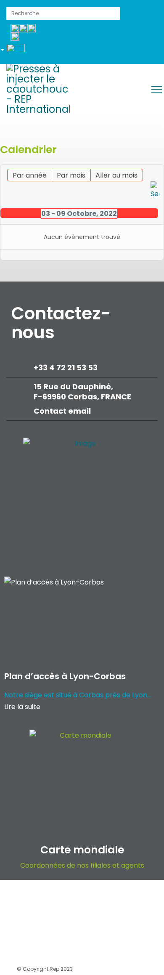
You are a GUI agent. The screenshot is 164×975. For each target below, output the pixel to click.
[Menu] (156, 89)
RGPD (77, 921)
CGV (137, 921)
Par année (30, 175)
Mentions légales (38, 921)
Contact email (63, 411)
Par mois (71, 175)
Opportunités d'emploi (77, 898)
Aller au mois (116, 175)
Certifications (34, 945)
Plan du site (120, 945)
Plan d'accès (78, 945)
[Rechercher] (155, 190)
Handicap (108, 921)
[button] (15, 51)
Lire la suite (22, 707)
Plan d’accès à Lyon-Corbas (65, 676)
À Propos (28, 898)
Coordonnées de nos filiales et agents (82, 865)
